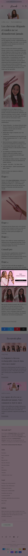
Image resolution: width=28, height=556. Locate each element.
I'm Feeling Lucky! (20, 280)
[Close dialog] (26, 270)
